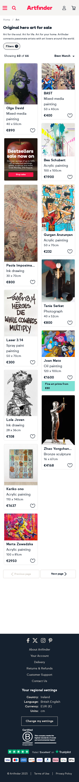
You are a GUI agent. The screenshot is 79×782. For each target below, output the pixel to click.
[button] (64, 56)
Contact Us (39, 681)
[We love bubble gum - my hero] (20, 98)
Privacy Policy (64, 773)
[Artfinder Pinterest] (50, 640)
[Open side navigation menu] (5, 8)
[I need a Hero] (58, 91)
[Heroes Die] (20, 328)
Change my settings (39, 721)
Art (17, 19)
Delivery (39, 662)
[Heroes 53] (20, 476)
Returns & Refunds (40, 668)
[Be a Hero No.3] (58, 152)
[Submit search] (14, 8)
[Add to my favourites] (32, 130)
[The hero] (58, 293)
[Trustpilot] (39, 751)
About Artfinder (39, 649)
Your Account (40, 656)
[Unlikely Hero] (20, 405)
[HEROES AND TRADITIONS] (20, 235)
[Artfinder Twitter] (35, 640)
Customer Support (39, 675)
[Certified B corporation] (39, 737)
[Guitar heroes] (58, 220)
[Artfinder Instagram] (43, 640)
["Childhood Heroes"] (58, 360)
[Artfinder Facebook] (28, 640)
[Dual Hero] (58, 432)
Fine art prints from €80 (56, 386)
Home (6, 19)
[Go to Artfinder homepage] (39, 8)
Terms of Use (41, 773)
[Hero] (20, 539)
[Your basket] (73, 8)
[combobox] (64, 56)
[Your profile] (64, 7)
